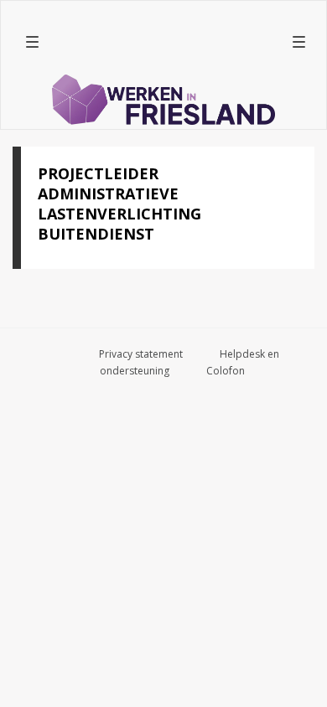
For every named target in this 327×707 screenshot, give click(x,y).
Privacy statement (141, 354)
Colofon (225, 371)
